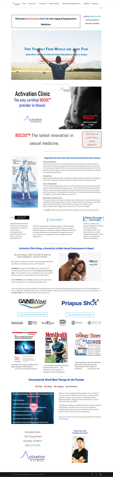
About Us (32, 4)
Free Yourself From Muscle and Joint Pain (56, 49)
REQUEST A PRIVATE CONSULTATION (56, 61)
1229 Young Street (92, 20)
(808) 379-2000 (95, 16)
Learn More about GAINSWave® (32, 314)
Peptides (87, 4)
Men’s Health (54, 4)
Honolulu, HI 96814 (92, 23)
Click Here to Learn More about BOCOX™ (92, 139)
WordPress (40, 474)
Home (24, 4)
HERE (64, 417)
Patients (95, 4)
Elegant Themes (24, 474)
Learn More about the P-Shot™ (80, 315)
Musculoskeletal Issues (71, 4)
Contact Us (43, 4)
